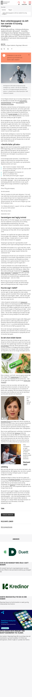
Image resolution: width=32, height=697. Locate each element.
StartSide (4, 9)
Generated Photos (6, 421)
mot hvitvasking (20, 102)
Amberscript (24, 302)
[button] (19, 3)
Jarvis (2, 272)
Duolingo (12, 484)
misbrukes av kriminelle (7, 104)
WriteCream (8, 272)
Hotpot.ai (17, 433)
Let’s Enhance (5, 345)
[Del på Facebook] (11, 49)
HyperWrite (26, 271)
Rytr (2, 147)
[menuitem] (19, 2)
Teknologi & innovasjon (7, 514)
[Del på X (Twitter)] (4, 49)
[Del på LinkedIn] (8, 49)
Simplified (15, 272)
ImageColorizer (15, 377)
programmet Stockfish (14, 479)
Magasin (10, 9)
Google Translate (12, 114)
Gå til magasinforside (6, 527)
